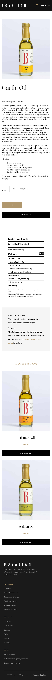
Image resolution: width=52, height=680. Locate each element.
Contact (7, 630)
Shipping (7, 643)
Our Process (8, 626)
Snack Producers (10, 605)
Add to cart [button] (26, 453)
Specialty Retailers (10, 609)
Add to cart (26, 215)
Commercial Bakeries (11, 597)
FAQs (6, 634)
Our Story (7, 621)
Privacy (6, 638)
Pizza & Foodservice (11, 593)
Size (4, 190)
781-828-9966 (9, 655)
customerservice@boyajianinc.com (16, 659)
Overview (7, 589)
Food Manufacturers (11, 601)
